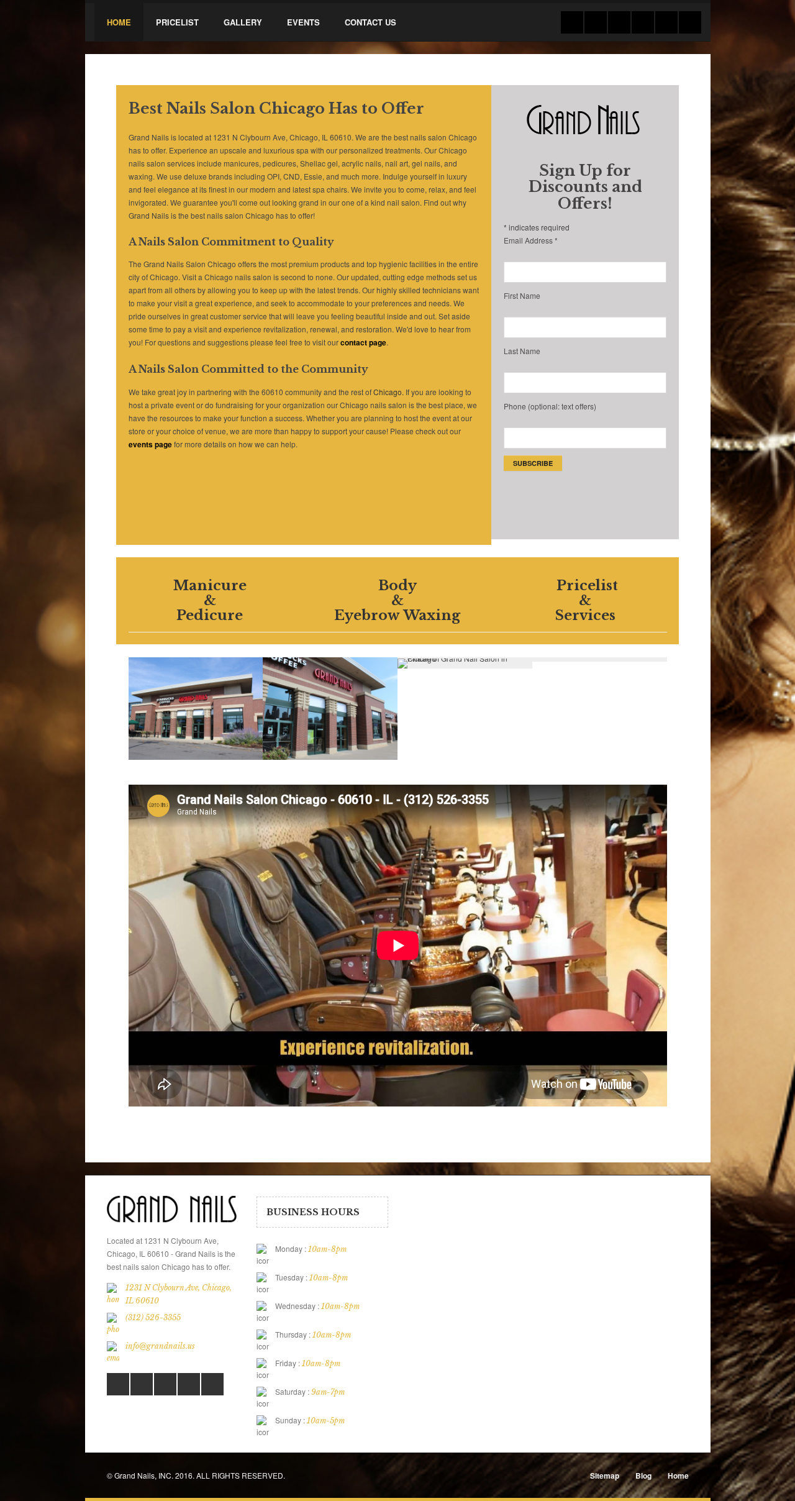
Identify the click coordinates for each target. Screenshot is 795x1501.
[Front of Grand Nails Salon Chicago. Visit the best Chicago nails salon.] (274, 712)
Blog (643, 1475)
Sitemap (604, 1475)
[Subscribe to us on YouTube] (643, 22)
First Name (522, 295)
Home (678, 1475)
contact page (363, 342)
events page (150, 444)
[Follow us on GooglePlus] (619, 22)
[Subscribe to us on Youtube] (189, 1384)
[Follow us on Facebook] (595, 22)
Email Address (531, 240)
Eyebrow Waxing (397, 615)
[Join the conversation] (572, 22)
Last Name (522, 350)
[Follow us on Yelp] (666, 22)
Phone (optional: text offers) (550, 406)
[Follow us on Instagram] (690, 22)
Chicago (387, 391)
